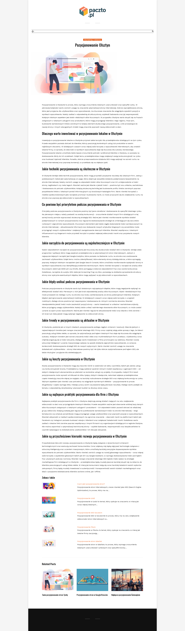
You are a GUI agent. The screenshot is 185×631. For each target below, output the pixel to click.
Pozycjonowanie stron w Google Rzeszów (92, 594)
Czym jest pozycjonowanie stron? (91, 484)
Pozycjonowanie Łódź (86, 498)
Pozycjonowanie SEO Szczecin (89, 513)
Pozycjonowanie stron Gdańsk (89, 541)
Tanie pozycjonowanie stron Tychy (55, 594)
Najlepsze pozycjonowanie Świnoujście (125, 594)
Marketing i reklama (92, 40)
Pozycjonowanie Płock (86, 527)
